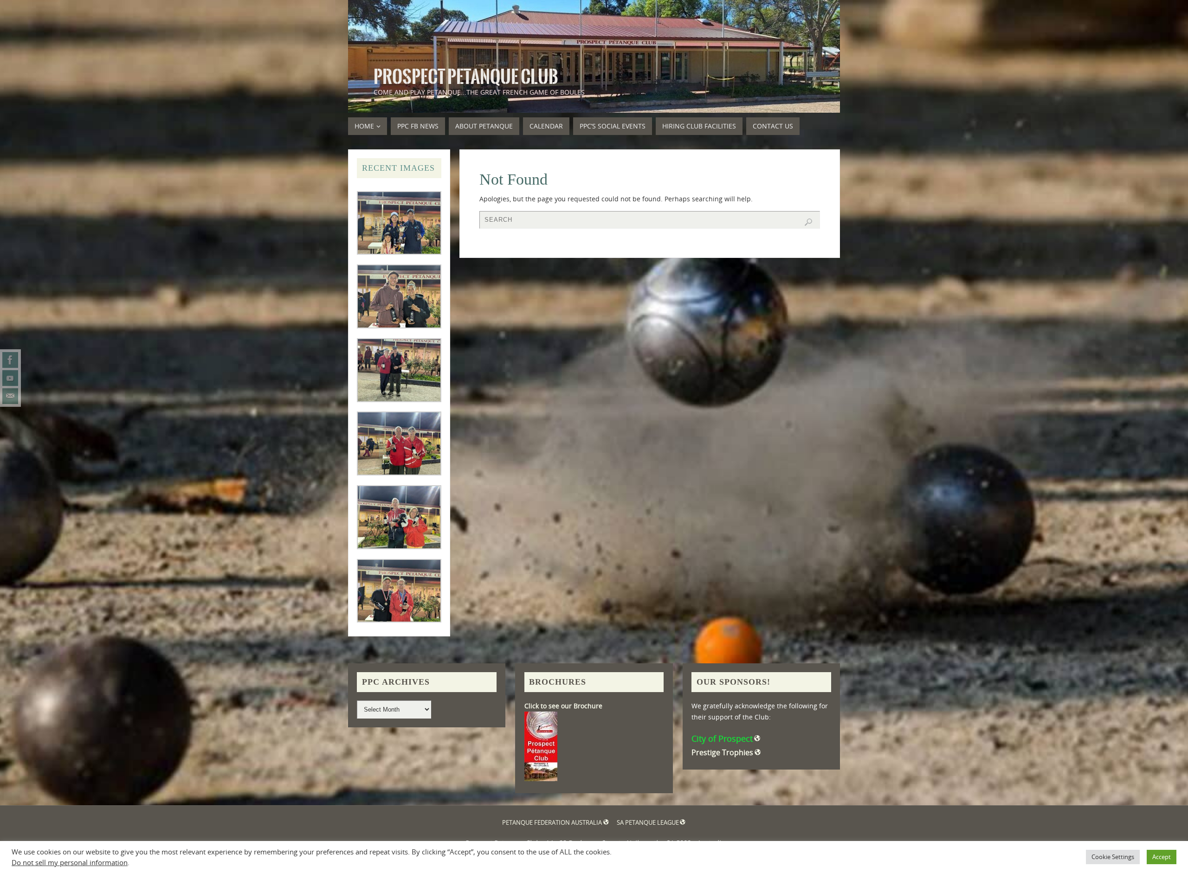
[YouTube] (10, 378)
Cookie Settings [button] (1112, 857)
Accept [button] (1161, 857)
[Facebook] (10, 360)
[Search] (808, 222)
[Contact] (10, 396)
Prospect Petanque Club (466, 77)
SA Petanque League (648, 823)
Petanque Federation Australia (552, 823)
